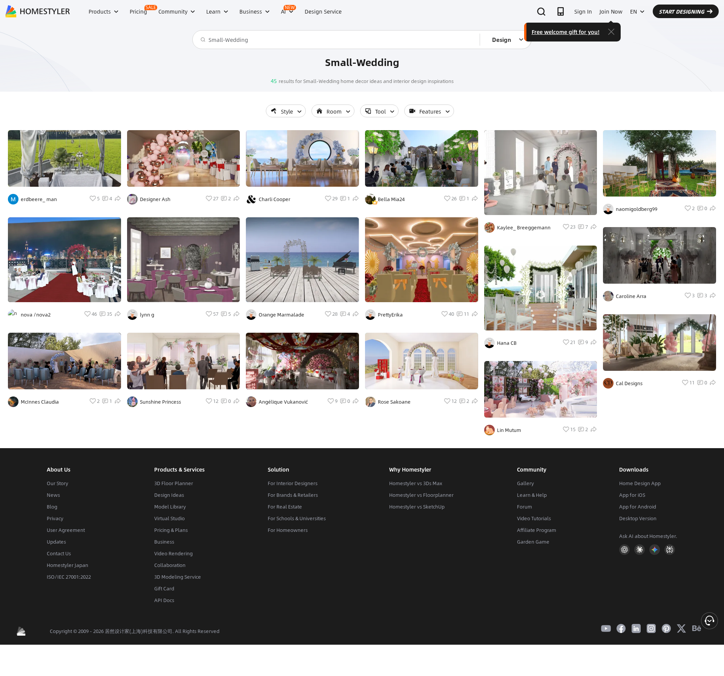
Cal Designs (629, 383)
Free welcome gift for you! (566, 31)
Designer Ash (155, 199)
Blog (52, 506)
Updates (56, 541)
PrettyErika (390, 314)
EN (633, 11)
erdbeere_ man (39, 199)
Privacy (55, 518)
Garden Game (533, 541)
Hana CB (507, 343)
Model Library (170, 506)
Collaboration (170, 565)
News (53, 495)
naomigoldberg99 (636, 209)
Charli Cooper (274, 199)
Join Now (611, 11)
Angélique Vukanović (283, 402)
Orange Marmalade (281, 314)
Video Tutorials (534, 518)
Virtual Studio (169, 518)
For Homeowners (288, 530)
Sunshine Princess (160, 402)
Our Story (57, 483)
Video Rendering (173, 553)
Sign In (583, 11)
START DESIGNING (681, 11)
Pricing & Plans (171, 530)
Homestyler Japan (67, 565)
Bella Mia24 (391, 199)
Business (164, 541)
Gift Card (164, 588)
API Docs (164, 600)
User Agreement (66, 530)
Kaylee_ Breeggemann (524, 227)
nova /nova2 (36, 314)
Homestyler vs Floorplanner (421, 495)
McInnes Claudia (40, 402)
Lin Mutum (509, 430)
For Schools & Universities (297, 518)
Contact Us (59, 553)
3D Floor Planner (173, 483)
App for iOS (632, 495)
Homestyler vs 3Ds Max (415, 483)
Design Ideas (169, 495)
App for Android (637, 506)
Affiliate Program (536, 530)
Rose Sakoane (394, 402)
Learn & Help (532, 495)
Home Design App (640, 483)
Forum (524, 506)
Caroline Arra (631, 296)
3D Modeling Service (177, 577)
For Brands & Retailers (293, 495)
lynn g (147, 314)
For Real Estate (285, 506)
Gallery (525, 483)
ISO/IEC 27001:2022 (69, 577)
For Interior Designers (293, 483)
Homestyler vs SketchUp (417, 506)
